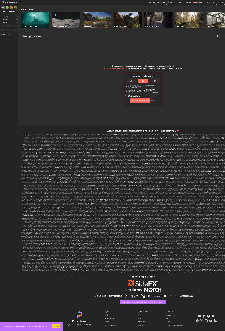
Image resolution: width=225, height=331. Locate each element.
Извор (140, 318)
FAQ (106, 315)
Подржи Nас (199, 2)
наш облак (137, 96)
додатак (155, 92)
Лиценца (169, 312)
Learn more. (46, 326)
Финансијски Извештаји (174, 325)
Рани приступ (150, 85)
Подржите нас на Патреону (116, 68)
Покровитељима (132, 130)
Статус (140, 325)
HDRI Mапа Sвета (111, 325)
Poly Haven (11, 2)
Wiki (139, 315)
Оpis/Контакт (211, 2)
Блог (107, 322)
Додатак (162, 2)
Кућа (107, 312)
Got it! (56, 326)
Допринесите (143, 312)
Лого (168, 322)
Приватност (170, 315)
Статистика (142, 322)
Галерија (188, 2)
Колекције (6, 35)
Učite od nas (149, 94)
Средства (151, 2)
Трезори (138, 91)
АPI (167, 318)
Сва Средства (31, 36)
